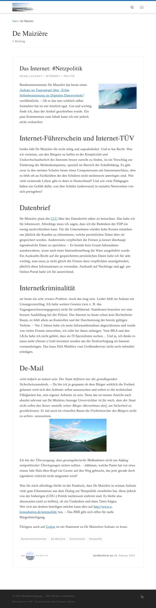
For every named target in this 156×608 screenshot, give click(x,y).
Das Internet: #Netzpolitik (51, 68)
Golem (50, 527)
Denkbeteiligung (32, 596)
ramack (42, 556)
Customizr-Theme (66, 601)
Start (15, 21)
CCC (54, 218)
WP (31, 601)
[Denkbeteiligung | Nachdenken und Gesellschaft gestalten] (23, 6)
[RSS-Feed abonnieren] (142, 597)
